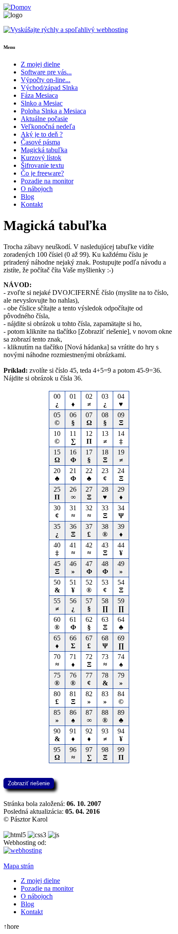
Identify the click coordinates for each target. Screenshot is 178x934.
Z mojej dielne (40, 64)
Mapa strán (18, 866)
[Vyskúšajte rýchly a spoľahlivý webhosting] (65, 29)
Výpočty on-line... (45, 79)
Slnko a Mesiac (42, 103)
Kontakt (32, 204)
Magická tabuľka (44, 150)
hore (11, 926)
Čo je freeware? (42, 173)
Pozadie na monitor (47, 181)
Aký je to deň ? (42, 134)
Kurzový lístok (41, 157)
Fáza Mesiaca (39, 95)
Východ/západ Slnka (49, 87)
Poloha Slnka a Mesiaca (53, 111)
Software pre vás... (46, 72)
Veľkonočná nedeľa (48, 126)
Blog (27, 196)
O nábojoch (37, 188)
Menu (9, 47)
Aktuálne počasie (44, 118)
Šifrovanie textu (42, 165)
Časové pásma (40, 142)
